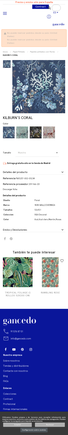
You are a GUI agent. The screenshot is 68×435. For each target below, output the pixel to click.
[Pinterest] (22, 349)
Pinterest (11, 239)
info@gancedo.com (21, 338)
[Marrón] (36, 132)
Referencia (9, 178)
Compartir (5, 239)
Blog (5, 376)
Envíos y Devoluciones (15, 230)
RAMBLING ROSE (50, 292)
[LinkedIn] (39, 348)
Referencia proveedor (15, 184)
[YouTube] (14, 349)
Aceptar (17, 425)
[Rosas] (49, 132)
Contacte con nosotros (15, 371)
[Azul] (9, 132)
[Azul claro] (22, 132)
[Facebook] (5, 349)
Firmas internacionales (15, 409)
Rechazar (50, 425)
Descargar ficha (10, 189)
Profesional (9, 404)
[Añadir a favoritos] (29, 260)
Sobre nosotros (11, 360)
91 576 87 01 (17, 331)
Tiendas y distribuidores (16, 365)
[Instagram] (30, 349)
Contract (40, 6)
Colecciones (9, 393)
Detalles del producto (15, 172)
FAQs (6, 381)
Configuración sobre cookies (34, 430)
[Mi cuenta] (49, 16)
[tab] (34, 172)
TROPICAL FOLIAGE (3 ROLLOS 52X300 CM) (18, 294)
